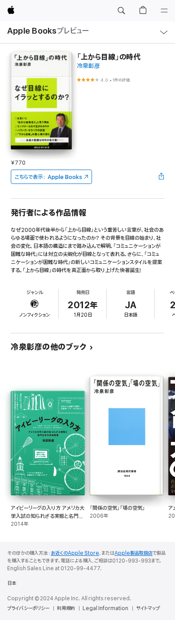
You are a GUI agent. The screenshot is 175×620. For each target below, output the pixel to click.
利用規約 (66, 608)
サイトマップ (148, 608)
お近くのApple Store (75, 553)
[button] (121, 11)
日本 (11, 583)
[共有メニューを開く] (161, 177)
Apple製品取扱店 (133, 553)
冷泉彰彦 (88, 66)
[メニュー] (164, 11)
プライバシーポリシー (28, 608)
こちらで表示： (48, 177)
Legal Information (105, 608)
